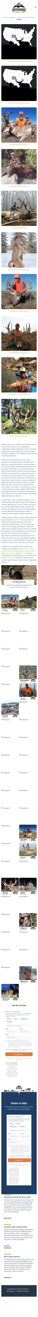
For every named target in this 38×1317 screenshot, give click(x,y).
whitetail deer (21, 548)
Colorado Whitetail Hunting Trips (19, 352)
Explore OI (5, 17)
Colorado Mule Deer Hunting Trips (19, 311)
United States (30, 17)
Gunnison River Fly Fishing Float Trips (19, 394)
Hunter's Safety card (7, 557)
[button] (36, 7)
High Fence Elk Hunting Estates (19, 436)
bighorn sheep (24, 551)
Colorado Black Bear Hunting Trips (19, 186)
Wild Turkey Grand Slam (19, 582)
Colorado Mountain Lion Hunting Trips (19, 269)
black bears (21, 553)
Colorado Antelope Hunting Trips (19, 144)
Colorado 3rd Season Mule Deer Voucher (19, 103)
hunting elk (17, 520)
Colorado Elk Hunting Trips (19, 228)
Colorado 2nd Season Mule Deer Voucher (19, 61)
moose (3, 551)
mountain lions (10, 553)
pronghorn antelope (12, 551)
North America (21, 17)
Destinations (13, 17)
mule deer (30, 548)
